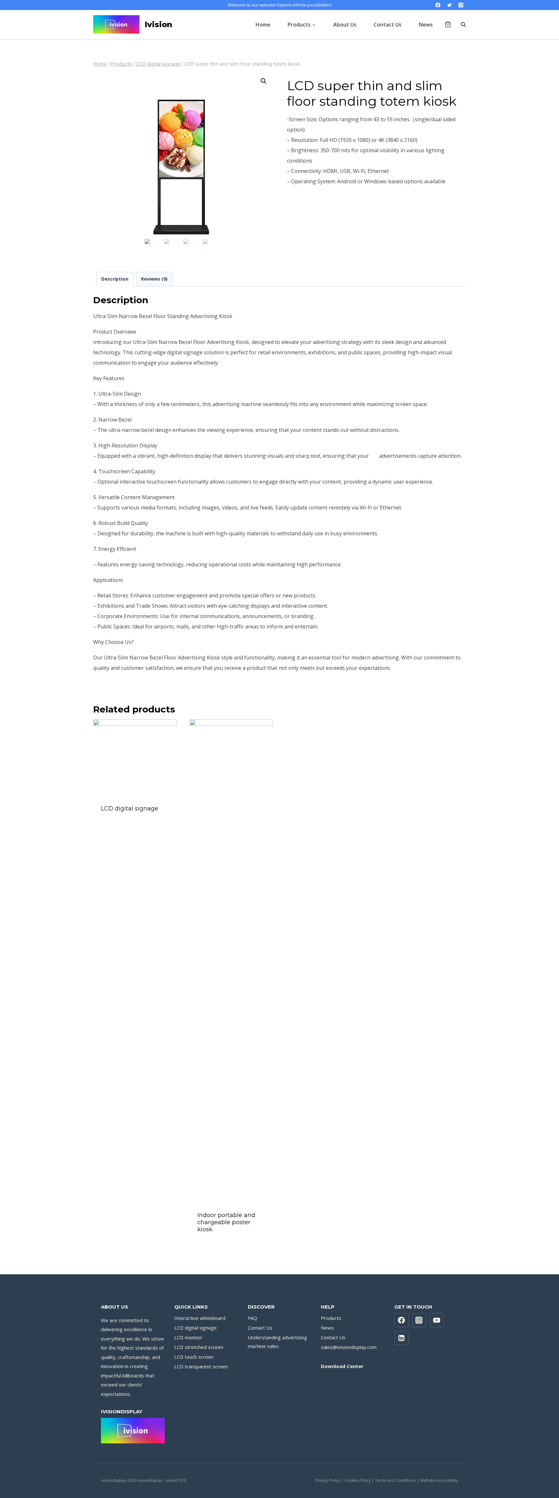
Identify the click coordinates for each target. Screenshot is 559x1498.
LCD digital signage (129, 808)
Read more (135, 826)
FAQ (252, 1318)
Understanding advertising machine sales (277, 1341)
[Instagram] (461, 5)
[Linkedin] (401, 1338)
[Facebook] (438, 5)
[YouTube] (437, 1320)
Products (331, 1318)
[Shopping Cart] (448, 24)
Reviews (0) (154, 279)
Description (114, 279)
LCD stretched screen (198, 1347)
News (426, 24)
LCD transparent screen (201, 1366)
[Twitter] (449, 5)
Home (263, 24)
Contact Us (387, 24)
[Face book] (401, 1320)
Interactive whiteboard (199, 1318)
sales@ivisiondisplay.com (349, 1347)
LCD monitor (188, 1337)
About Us (344, 24)
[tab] (115, 279)
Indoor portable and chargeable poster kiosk (226, 1222)
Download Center (342, 1366)
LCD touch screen (194, 1357)
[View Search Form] (460, 24)
